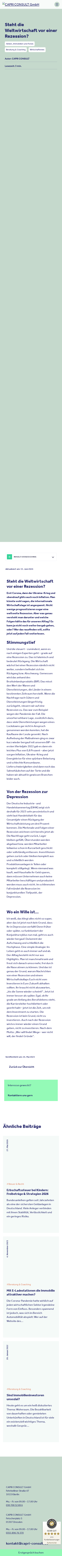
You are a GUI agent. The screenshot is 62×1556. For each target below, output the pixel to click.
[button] (30, 556)
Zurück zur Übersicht (21, 1066)
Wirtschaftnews (37, 49)
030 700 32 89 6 (14, 1505)
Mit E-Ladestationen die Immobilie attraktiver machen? (31, 1292)
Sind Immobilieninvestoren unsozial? (25, 1397)
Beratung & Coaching (16, 49)
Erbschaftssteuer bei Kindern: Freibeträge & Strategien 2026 (27, 1192)
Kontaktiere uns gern (20, 1095)
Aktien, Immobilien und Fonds (19, 43)
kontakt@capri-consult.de (27, 1543)
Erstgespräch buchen (31, 1552)
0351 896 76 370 (15, 1532)
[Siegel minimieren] (59, 1523)
